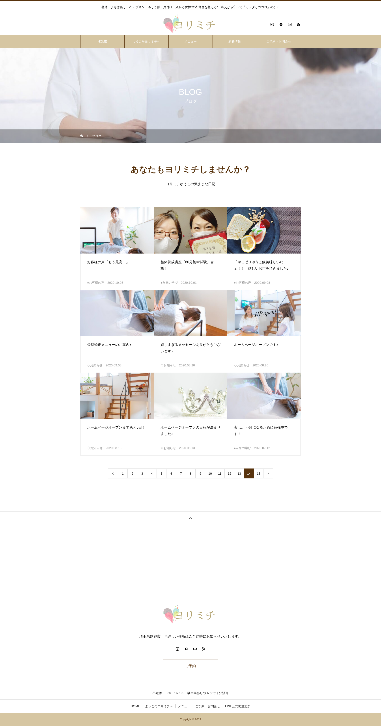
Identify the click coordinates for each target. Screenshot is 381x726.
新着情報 (234, 41)
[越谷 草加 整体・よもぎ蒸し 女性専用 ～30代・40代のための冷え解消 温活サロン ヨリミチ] (190, 24)
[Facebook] (281, 24)
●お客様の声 (95, 282)
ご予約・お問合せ (278, 41)
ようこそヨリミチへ (146, 41)
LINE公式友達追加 (237, 706)
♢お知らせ (95, 365)
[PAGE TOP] (190, 517)
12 (229, 473)
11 (219, 473)
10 (210, 473)
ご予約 (190, 666)
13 (239, 473)
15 (258, 473)
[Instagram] (272, 24)
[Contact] (290, 24)
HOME (102, 41)
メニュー (190, 41)
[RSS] (298, 24)
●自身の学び (169, 282)
